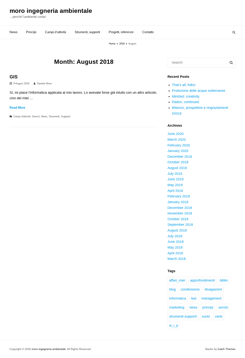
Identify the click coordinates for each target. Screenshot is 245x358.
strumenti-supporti (183, 316)
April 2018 (175, 253)
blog (172, 289)
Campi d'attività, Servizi (26, 116)
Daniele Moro (44, 83)
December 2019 (179, 156)
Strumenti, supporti (87, 32)
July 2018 (174, 236)
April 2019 (175, 191)
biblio (224, 280)
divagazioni (213, 289)
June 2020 (175, 134)
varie (218, 316)
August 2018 (177, 230)
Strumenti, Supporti (59, 116)
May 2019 (175, 185)
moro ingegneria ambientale (51, 10)
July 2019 (174, 174)
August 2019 (177, 168)
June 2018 (175, 242)
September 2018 (180, 225)
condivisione (190, 289)
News (13, 32)
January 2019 (177, 202)
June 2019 (175, 179)
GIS (14, 76)
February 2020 (178, 145)
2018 (122, 43)
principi (207, 307)
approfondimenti (202, 280)
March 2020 (176, 139)
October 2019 (177, 162)
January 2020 (177, 151)
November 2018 (179, 213)
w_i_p (173, 325)
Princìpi (31, 32)
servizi (223, 307)
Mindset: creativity (185, 96)
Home (112, 43)
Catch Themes (226, 349)
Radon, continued (185, 102)
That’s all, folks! (184, 85)
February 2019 (178, 196)
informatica (177, 298)
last (193, 298)
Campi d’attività (55, 32)
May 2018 (175, 247)
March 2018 (176, 259)
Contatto (148, 32)
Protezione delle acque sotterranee (198, 91)
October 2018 (177, 219)
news (193, 307)
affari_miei (177, 280)
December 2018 (179, 208)
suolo (206, 316)
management (211, 298)
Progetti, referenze (121, 32)
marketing (176, 307)
